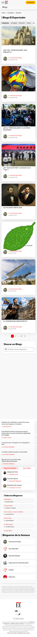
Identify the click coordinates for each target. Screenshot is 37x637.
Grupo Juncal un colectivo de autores (19, 563)
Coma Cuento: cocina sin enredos (13, 512)
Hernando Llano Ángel (16, 57)
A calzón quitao (8, 524)
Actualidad (10, 13)
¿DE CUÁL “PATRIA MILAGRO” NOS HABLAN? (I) (15, 51)
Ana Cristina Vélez (13, 548)
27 (21, 336)
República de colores (14, 485)
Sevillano (11, 570)
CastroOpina (7, 499)
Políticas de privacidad (17, 623)
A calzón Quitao (10, 526)
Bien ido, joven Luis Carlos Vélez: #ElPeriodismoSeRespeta (11, 460)
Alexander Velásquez (8, 447)
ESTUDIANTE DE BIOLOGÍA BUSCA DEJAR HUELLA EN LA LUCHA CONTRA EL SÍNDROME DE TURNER (16, 433)
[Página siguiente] (25, 336)
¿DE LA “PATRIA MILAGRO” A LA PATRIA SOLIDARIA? (16, 129)
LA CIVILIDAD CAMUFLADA (12, 208)
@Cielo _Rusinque (11, 508)
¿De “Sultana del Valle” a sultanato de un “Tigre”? (17, 169)
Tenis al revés (7, 518)
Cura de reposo (12, 479)
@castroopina (9, 501)
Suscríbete (30, 2)
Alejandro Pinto (7, 426)
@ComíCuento (10, 514)
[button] (34, 23)
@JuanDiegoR (10, 520)
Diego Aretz (12, 577)
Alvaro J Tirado (7, 437)
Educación (22, 23)
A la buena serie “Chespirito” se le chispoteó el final (16, 443)
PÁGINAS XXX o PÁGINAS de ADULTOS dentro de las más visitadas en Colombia (15, 423)
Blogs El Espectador (14, 17)
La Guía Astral (8, 530)
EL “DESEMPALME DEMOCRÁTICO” (15, 321)
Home (3, 13)
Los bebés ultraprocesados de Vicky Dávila (15, 452)
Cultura (29, 23)
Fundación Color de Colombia (15, 488)
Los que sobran (8, 505)
